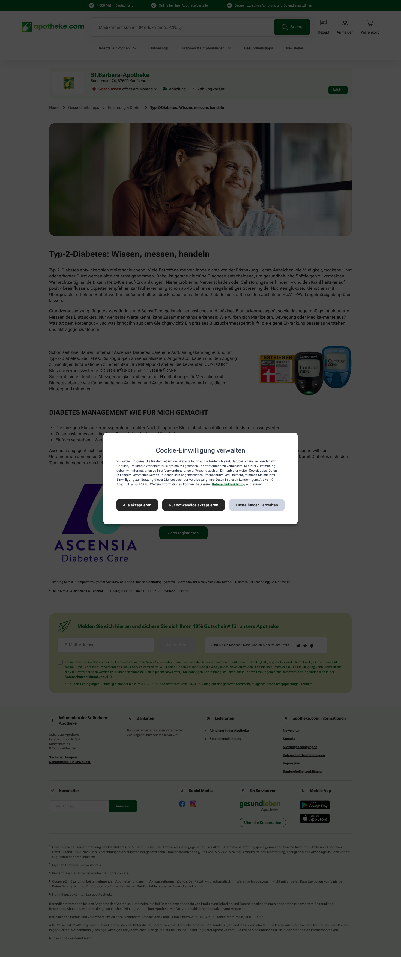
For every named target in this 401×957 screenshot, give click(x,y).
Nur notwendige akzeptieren (193, 505)
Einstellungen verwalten (257, 505)
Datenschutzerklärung (228, 484)
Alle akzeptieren (137, 505)
